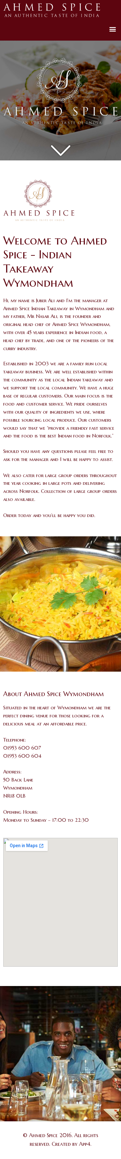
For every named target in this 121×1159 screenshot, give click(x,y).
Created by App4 (71, 1144)
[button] (112, 29)
